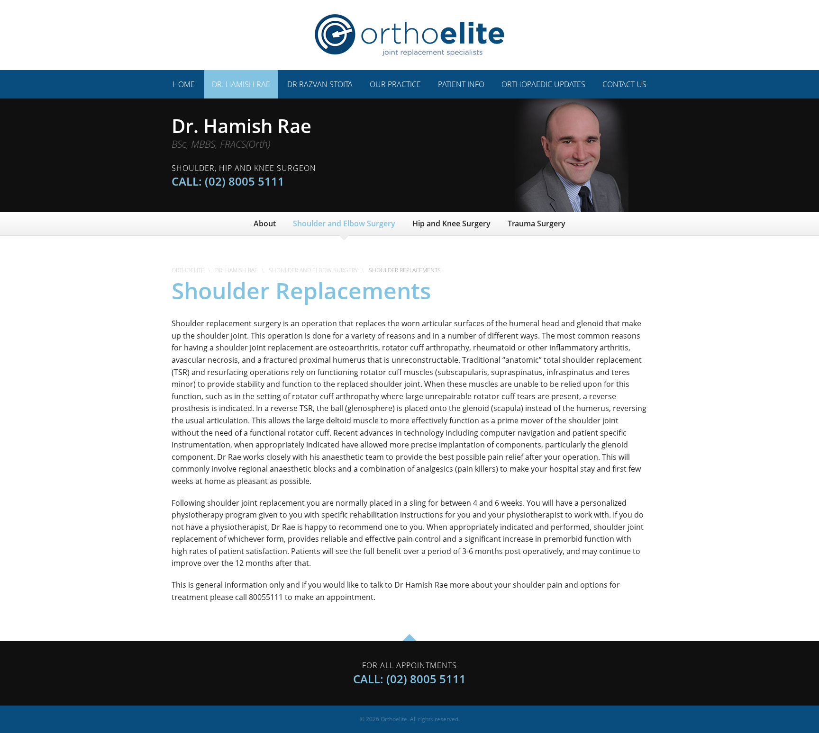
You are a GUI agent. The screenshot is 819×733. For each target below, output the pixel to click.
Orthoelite (188, 270)
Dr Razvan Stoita (320, 84)
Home (184, 84)
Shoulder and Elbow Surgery (344, 223)
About (265, 223)
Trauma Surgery (536, 223)
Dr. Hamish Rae (241, 84)
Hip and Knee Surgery (451, 223)
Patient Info (461, 84)
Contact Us (624, 84)
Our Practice (395, 84)
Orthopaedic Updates (543, 84)
